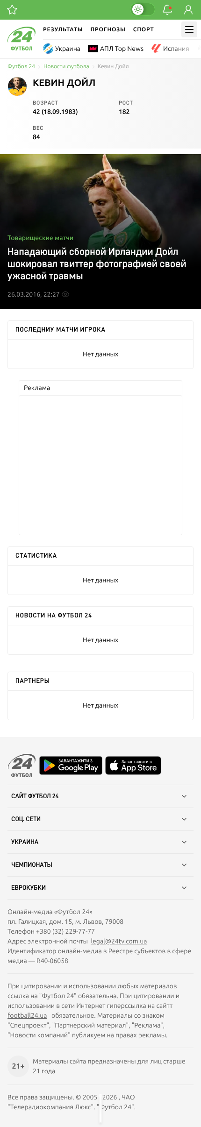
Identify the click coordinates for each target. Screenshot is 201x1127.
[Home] (21, 48)
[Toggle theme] (142, 9)
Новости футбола (66, 67)
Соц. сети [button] (26, 819)
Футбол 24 (21, 67)
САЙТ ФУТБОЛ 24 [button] (35, 796)
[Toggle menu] (189, 29)
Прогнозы (108, 29)
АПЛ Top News (122, 48)
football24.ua (27, 1015)
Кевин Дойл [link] (113, 67)
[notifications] (167, 9)
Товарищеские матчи (40, 237)
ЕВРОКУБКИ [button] (28, 888)
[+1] (12, 9)
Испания (176, 48)
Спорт (143, 29)
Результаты (63, 29)
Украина (67, 48)
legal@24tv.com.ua (119, 941)
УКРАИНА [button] (24, 842)
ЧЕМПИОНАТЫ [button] (31, 865)
